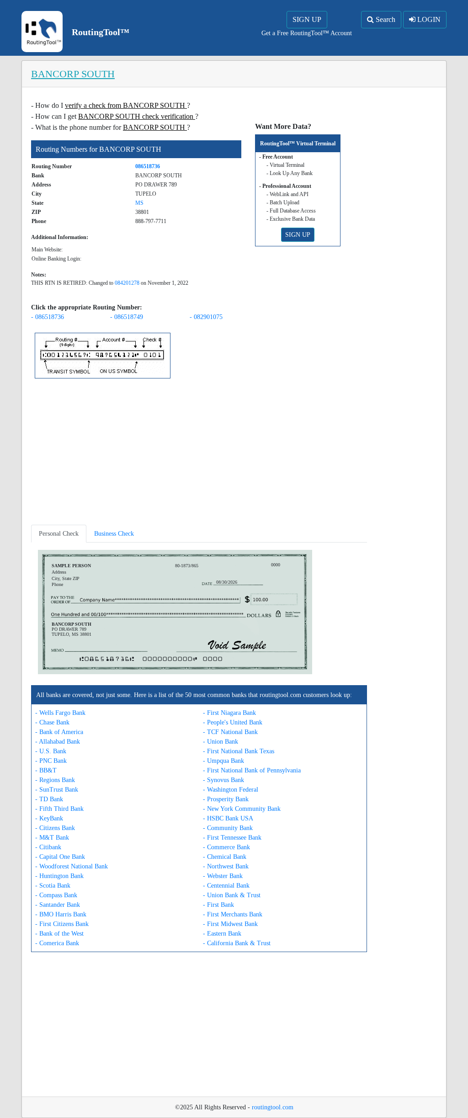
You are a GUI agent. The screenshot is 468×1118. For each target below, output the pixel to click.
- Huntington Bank (59, 876)
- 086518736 (47, 317)
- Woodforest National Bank (71, 866)
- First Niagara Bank (229, 712)
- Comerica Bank (57, 943)
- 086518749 (126, 317)
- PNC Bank (51, 760)
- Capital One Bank (60, 856)
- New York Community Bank (242, 808)
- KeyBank (49, 818)
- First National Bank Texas (238, 751)
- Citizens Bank (55, 828)
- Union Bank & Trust (232, 895)
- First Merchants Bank (232, 914)
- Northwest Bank (226, 866)
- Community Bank (228, 828)
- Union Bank (220, 741)
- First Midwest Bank (230, 924)
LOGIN (428, 19)
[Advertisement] (199, 453)
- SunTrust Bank (56, 789)
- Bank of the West (59, 933)
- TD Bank (49, 799)
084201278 (127, 283)
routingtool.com (272, 1107)
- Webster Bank (223, 876)
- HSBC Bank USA (228, 818)
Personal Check (59, 533)
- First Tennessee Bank (232, 837)
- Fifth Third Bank (59, 808)
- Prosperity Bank (226, 799)
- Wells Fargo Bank (60, 712)
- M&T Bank (52, 837)
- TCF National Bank (230, 732)
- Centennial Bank (226, 885)
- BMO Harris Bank (60, 914)
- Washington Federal (230, 789)
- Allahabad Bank (57, 741)
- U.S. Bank (50, 751)
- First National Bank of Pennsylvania (252, 770)
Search (384, 19)
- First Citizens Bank (62, 924)
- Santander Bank (57, 904)
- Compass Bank (56, 895)
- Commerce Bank (226, 847)
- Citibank (48, 847)
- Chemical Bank (224, 856)
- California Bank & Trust (237, 943)
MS (139, 203)
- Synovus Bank (223, 780)
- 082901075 (206, 317)
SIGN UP (306, 19)
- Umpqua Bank (223, 760)
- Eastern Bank (222, 933)
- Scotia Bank (52, 885)
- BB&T (46, 770)
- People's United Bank (232, 722)
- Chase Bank (52, 722)
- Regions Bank (55, 780)
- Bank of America (59, 732)
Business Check (114, 533)
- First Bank (218, 904)
